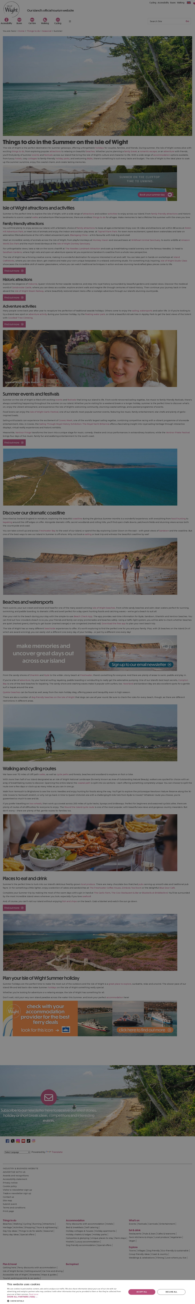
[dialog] (97, 1292)
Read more (33, 1294)
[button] (65, 1297)
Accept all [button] (141, 1292)
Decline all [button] (171, 1292)
